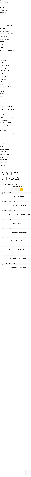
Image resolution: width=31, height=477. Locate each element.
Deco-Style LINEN (19, 205)
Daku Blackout (19, 196)
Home (3, 184)
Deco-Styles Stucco (19, 232)
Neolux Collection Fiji (19, 268)
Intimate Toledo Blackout (19, 250)
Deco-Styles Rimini (19, 223)
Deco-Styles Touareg (19, 241)
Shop (6, 184)
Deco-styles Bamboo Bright (19, 214)
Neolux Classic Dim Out (19, 259)
